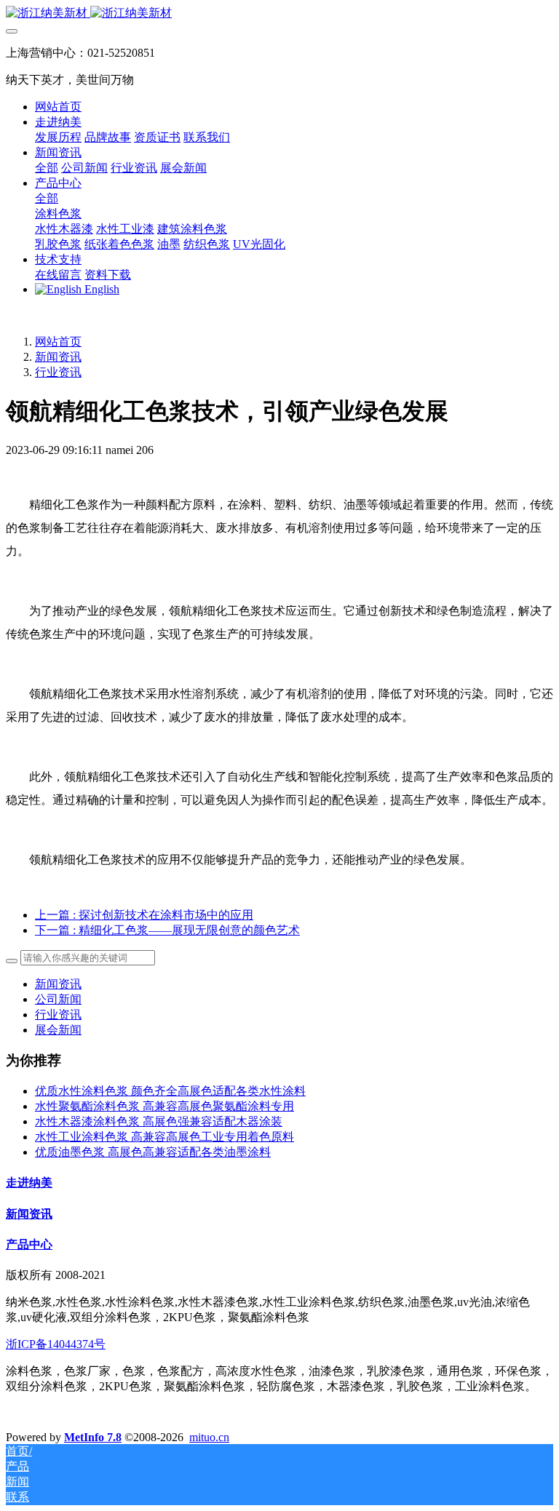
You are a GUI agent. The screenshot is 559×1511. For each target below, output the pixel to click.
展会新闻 (58, 1030)
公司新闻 (58, 999)
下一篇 (167, 930)
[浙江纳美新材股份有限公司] (279, 13)
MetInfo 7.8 (93, 1437)
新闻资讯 (58, 357)
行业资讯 (58, 372)
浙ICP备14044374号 (56, 1344)
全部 (46, 168)
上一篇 (144, 915)
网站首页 (58, 106)
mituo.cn (209, 1437)
